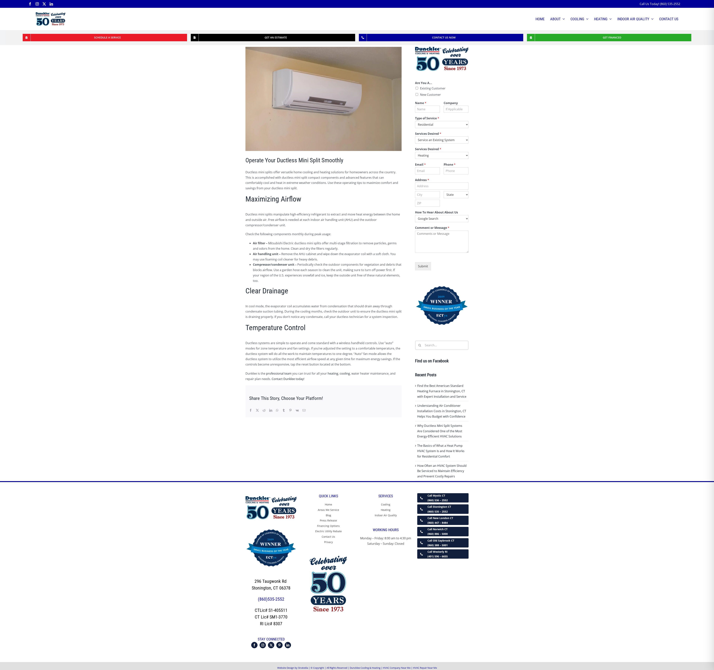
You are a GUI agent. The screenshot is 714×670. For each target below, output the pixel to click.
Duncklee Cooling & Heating (365, 667)
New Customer (430, 95)
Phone (450, 165)
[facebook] (30, 4)
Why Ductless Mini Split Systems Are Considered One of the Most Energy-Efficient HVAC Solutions (439, 431)
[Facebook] (254, 645)
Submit (423, 266)
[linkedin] (51, 4)
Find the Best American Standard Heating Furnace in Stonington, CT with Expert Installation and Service (441, 391)
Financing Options (328, 526)
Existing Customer (433, 88)
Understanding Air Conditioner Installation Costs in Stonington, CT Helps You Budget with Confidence (441, 411)
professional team (279, 373)
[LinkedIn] (288, 645)
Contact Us (328, 536)
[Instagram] (263, 645)
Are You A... (423, 83)
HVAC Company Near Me (397, 667)
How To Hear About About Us (436, 212)
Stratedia (303, 667)
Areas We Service (328, 510)
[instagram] (37, 4)
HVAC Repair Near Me (425, 667)
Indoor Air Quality (386, 515)
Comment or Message (432, 228)
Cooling (385, 504)
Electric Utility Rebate (328, 531)
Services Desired (428, 134)
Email (420, 165)
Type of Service (427, 118)
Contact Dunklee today (288, 379)
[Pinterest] (279, 645)
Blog (328, 515)
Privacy (328, 542)
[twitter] (44, 4)
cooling (345, 373)
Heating (385, 510)
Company (451, 103)
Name (420, 103)
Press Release (328, 520)
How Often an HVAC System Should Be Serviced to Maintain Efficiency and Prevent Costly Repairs (442, 471)
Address (422, 180)
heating (333, 373)
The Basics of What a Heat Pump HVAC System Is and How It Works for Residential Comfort (440, 451)
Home (328, 504)
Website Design (285, 667)
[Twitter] (271, 645)
